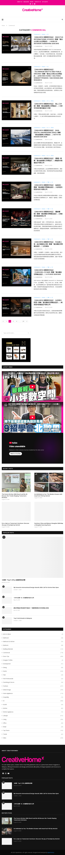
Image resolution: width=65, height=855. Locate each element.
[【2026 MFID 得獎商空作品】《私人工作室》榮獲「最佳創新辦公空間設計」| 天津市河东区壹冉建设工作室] (16, 110)
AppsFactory (51, 852)
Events (43, 34)
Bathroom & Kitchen (33, 641)
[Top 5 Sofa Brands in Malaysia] (7, 620)
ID (47, 34)
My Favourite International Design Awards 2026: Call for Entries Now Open (36, 587)
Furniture (33, 686)
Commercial (37, 34)
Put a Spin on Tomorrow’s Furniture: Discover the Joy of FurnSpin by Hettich (15, 524)
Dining (33, 667)
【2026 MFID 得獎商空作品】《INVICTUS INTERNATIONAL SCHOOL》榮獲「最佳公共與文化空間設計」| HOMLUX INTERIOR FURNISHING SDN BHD (48, 40)
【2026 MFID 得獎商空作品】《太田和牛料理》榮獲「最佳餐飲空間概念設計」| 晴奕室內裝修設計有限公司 (48, 302)
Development (33, 664)
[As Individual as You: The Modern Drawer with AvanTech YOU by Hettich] (48, 482)
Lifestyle (33, 715)
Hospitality (33, 697)
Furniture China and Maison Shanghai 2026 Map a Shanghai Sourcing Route (48, 524)
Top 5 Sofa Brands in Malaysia (23, 618)
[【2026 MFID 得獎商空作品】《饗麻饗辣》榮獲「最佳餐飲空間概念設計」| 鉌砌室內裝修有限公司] (16, 218)
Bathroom (33, 638)
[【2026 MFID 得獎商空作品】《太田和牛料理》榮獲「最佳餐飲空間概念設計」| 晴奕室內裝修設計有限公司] (16, 307)
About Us (19, 1)
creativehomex (38, 46)
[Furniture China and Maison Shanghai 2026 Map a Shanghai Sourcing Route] (48, 511)
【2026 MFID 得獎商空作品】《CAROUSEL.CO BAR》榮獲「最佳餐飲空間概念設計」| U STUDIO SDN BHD (48, 272)
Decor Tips (33, 656)
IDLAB (33, 704)
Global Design (33, 690)
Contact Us (38, 1)
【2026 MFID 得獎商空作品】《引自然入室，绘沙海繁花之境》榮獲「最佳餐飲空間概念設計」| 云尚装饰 (48, 244)
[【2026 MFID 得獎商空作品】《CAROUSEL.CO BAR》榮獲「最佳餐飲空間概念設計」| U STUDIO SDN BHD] (16, 276)
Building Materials (33, 649)
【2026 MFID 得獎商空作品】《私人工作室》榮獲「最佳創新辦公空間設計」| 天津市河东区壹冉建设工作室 (48, 106)
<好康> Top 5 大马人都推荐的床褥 (13, 580)
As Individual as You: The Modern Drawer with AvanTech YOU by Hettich (48, 495)
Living (33, 719)
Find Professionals (33, 678)
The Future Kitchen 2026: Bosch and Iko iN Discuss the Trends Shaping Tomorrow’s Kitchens (14, 495)
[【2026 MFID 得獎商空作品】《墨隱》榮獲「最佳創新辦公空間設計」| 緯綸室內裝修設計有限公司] (16, 165)
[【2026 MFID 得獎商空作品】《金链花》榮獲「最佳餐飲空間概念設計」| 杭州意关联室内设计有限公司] (16, 191)
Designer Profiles (33, 660)
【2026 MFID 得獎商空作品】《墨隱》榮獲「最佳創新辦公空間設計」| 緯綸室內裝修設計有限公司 (48, 160)
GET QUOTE (45, 1)
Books (31, 1)
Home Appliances (33, 693)
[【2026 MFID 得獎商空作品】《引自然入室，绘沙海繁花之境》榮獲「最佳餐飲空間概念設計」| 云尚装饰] (16, 248)
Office (52, 101)
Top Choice (33, 730)
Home (3, 25)
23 (23, 321)
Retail (33, 727)
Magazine (26, 1)
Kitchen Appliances (33, 712)
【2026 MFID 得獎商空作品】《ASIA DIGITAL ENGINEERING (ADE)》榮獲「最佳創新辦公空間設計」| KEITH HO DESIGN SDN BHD (47, 133)
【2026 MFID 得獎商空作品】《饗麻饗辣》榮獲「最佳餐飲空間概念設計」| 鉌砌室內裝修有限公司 (48, 214)
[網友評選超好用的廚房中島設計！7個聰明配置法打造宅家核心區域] (7, 610)
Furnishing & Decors (33, 682)
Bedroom (33, 645)
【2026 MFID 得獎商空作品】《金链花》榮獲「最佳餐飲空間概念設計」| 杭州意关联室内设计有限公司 (48, 187)
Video (33, 738)
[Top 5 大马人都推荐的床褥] (32, 557)
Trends (33, 734)
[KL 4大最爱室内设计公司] (7, 600)
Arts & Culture (33, 634)
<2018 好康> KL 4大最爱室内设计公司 (24, 597)
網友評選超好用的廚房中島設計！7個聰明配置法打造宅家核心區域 (31, 608)
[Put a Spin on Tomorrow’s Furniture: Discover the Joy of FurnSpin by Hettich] (16, 511)
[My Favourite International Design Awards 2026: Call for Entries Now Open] (7, 590)
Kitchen (33, 708)
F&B (48, 182)
